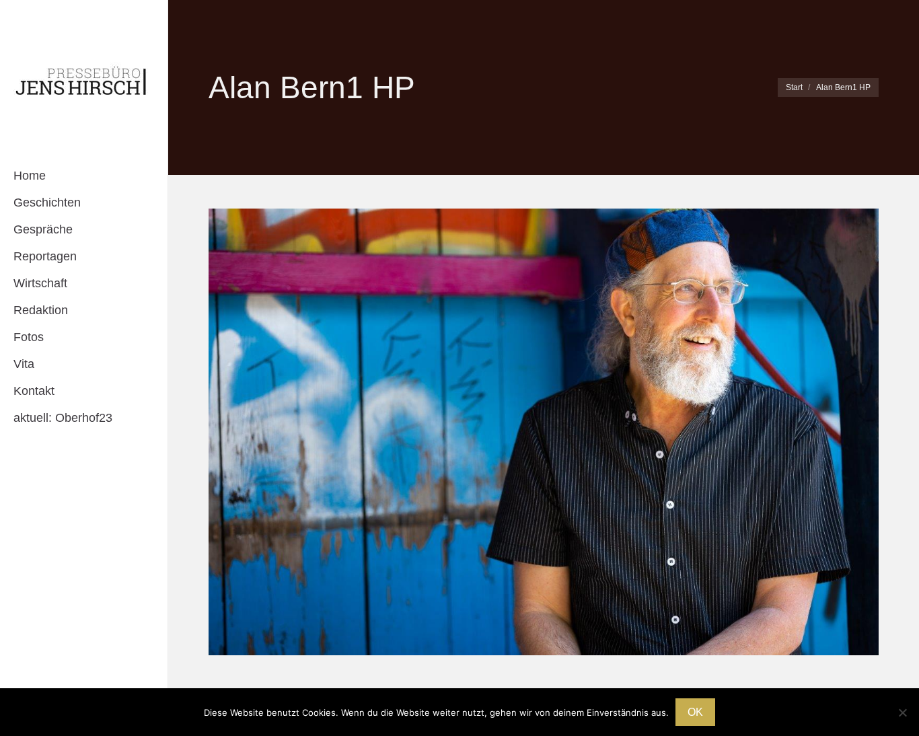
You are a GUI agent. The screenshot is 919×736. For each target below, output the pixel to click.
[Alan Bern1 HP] (544, 432)
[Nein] (902, 712)
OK (695, 712)
